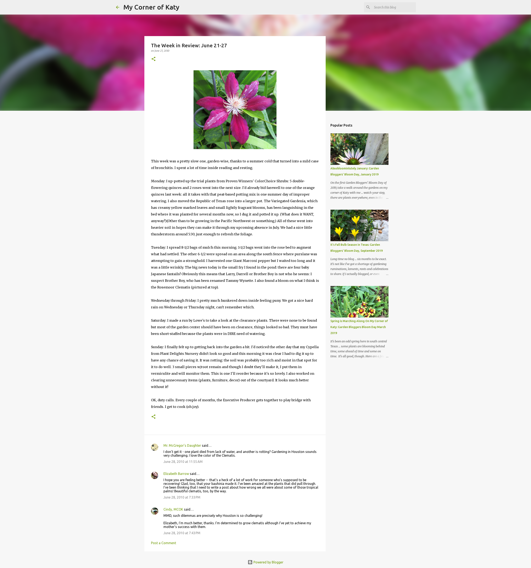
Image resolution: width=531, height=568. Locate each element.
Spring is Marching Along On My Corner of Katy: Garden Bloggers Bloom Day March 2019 (359, 327)
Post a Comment (163, 543)
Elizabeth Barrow (176, 474)
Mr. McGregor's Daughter (182, 445)
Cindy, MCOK (173, 509)
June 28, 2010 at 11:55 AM (183, 461)
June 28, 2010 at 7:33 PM (181, 497)
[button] (153, 59)
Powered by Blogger (268, 562)
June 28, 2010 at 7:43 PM (181, 533)
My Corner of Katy (151, 7)
